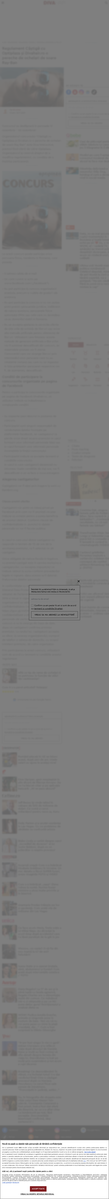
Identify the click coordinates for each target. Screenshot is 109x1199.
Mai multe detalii (90, 1152)
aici (84, 1161)
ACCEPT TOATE (38, 1189)
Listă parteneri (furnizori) (10, 1182)
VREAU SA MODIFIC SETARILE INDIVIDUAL (37, 1194)
